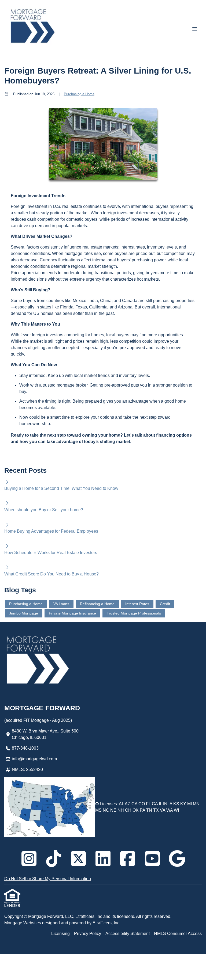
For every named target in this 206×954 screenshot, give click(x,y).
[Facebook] (127, 858)
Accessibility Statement (127, 933)
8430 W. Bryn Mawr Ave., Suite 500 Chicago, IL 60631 (45, 734)
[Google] (177, 858)
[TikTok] (53, 858)
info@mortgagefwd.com (34, 759)
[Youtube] (152, 858)
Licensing (60, 933)
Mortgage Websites (23, 923)
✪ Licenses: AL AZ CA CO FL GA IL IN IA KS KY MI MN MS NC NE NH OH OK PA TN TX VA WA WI (147, 807)
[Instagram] (29, 858)
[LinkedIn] (103, 858)
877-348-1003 (25, 748)
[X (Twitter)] (78, 858)
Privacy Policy (87, 933)
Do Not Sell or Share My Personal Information (47, 878)
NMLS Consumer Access (178, 933)
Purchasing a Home (79, 94)
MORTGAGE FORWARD (42, 708)
